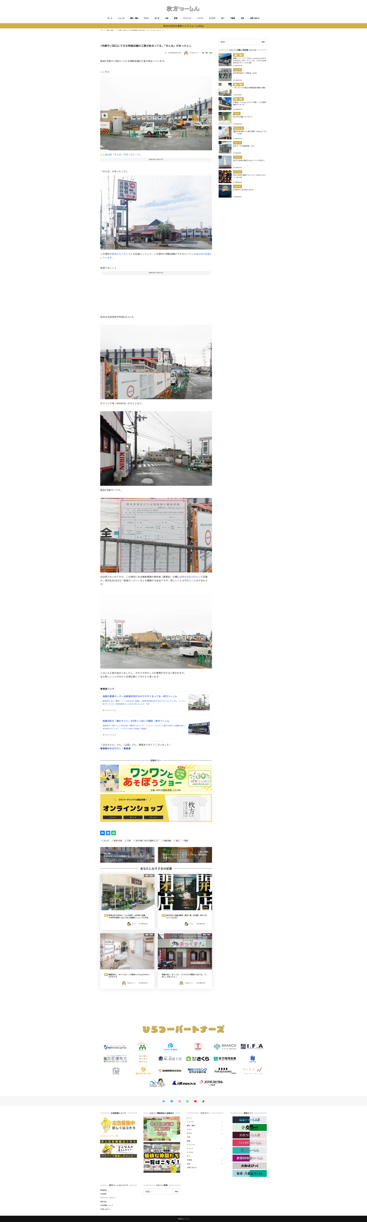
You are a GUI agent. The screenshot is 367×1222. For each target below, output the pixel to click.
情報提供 (103, 1190)
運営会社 (103, 1201)
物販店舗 (167, 840)
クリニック (187, 18)
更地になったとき (121, 253)
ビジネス (212, 18)
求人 (223, 18)
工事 (129, 840)
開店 (186, 840)
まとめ (157, 18)
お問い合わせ (254, 18)
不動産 (232, 18)
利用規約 (103, 1194)
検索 (263, 42)
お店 (166, 18)
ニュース (121, 18)
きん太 (106, 840)
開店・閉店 (134, 18)
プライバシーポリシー (108, 1197)
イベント (200, 18)
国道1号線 (117, 840)
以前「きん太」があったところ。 (124, 154)
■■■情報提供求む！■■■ (115, 748)
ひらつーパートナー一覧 (109, 1135)
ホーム (110, 18)
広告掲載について (106, 1205)
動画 (175, 18)
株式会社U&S (189, 576)
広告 (242, 18)
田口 (177, 840)
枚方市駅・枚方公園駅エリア (147, 840)
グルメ (146, 18)
